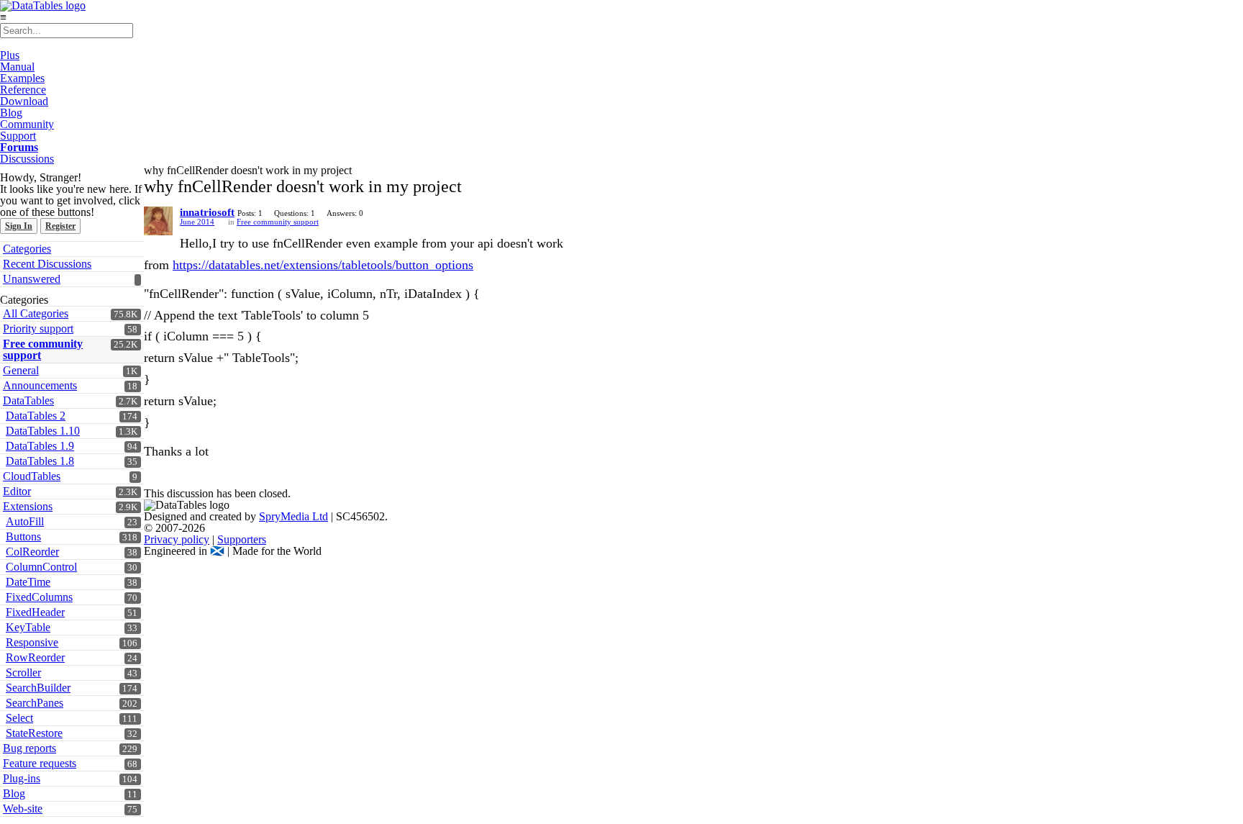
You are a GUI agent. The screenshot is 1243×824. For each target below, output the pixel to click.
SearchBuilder (38, 688)
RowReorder (35, 657)
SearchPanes (34, 703)
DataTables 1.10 (43, 431)
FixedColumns (39, 597)
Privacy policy (176, 539)
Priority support (38, 328)
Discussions (27, 159)
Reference (23, 89)
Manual (17, 66)
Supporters (241, 539)
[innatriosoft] (158, 221)
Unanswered (31, 279)
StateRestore (34, 733)
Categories (27, 249)
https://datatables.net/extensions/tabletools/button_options (323, 265)
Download (24, 101)
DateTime (28, 582)
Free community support (43, 349)
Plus (9, 55)
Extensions (28, 506)
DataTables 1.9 (40, 446)
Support (18, 136)
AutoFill (25, 521)
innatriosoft (207, 212)
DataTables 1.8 (40, 461)
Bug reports (29, 748)
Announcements (40, 385)
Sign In (18, 226)
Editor (17, 491)
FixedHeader (35, 612)
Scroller (23, 672)
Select (19, 718)
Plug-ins (21, 778)
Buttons (23, 536)
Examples (22, 78)
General (21, 370)
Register (60, 226)
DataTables (28, 400)
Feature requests (39, 763)
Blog (11, 113)
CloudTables (31, 476)
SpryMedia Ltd (293, 516)
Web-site (22, 808)
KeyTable (28, 627)
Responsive (32, 642)
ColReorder (32, 551)
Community (27, 124)
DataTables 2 (35, 415)
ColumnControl (41, 567)
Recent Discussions (47, 264)
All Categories (35, 313)
